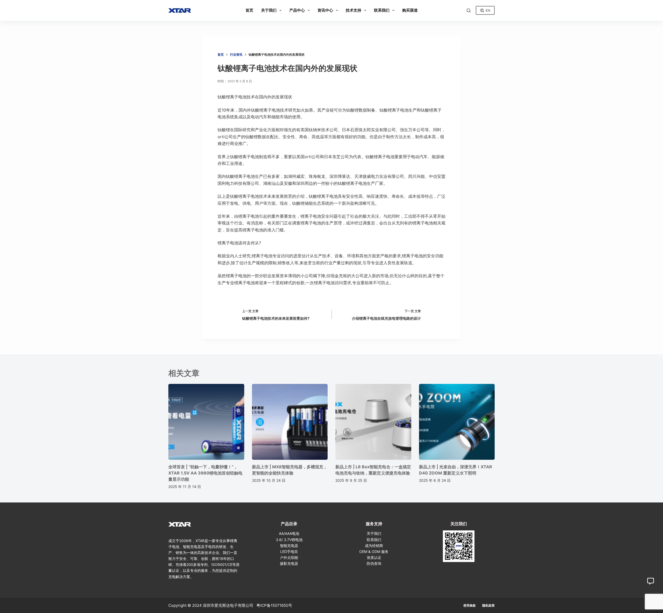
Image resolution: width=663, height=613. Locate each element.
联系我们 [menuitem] (382, 10)
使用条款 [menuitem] (469, 605)
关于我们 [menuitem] (269, 10)
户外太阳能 (289, 557)
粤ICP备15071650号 (274, 605)
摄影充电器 (289, 563)
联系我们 (374, 539)
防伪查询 (374, 563)
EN (488, 10)
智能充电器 (289, 545)
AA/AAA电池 (289, 533)
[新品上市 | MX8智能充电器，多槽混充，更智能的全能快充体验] (290, 422)
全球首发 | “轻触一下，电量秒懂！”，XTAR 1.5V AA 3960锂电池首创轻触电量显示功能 (205, 473)
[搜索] (469, 10)
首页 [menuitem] (249, 10)
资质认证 (374, 557)
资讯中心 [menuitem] (325, 10)
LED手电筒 (289, 551)
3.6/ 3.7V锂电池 (289, 539)
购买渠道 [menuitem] (410, 10)
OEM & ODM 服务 (373, 551)
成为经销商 (374, 545)
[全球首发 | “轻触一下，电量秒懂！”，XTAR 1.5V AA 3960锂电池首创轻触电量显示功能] (206, 422)
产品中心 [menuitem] (297, 10)
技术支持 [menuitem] (353, 10)
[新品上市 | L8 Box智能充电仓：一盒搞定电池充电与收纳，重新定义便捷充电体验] (373, 422)
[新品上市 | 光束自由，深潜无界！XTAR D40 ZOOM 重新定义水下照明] (457, 422)
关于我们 (374, 533)
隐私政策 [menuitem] (488, 605)
